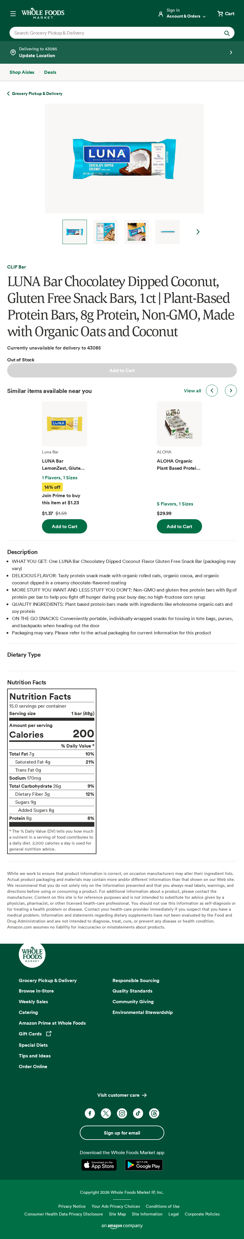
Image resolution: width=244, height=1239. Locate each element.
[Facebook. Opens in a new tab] (90, 1113)
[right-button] (231, 391)
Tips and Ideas (35, 1055)
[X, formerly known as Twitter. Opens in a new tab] (106, 1113)
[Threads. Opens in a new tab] (154, 1113)
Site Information (147, 1214)
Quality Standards (132, 990)
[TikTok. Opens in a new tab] (138, 1113)
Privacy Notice (72, 1206)
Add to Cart (122, 370)
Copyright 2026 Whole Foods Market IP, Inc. (122, 1192)
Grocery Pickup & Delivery (48, 980)
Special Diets (33, 1045)
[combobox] (111, 32)
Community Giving (133, 1001)
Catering (28, 1012)
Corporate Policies (202, 1214)
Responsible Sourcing (135, 980)
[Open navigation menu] (13, 13)
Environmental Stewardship (142, 1012)
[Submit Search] (227, 32)
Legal (173, 1214)
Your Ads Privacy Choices (116, 1206)
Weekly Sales (33, 1001)
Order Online (33, 1066)
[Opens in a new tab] (100, 1165)
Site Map (117, 1214)
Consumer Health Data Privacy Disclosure (63, 1214)
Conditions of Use (163, 1206)
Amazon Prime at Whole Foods (52, 1023)
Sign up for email (122, 1132)
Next (198, 232)
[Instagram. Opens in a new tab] (122, 1113)
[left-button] (212, 391)
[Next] (122, 174)
